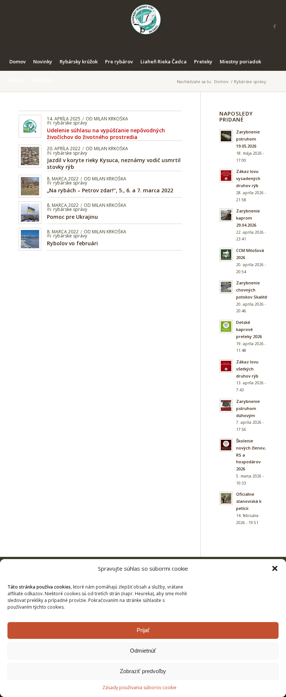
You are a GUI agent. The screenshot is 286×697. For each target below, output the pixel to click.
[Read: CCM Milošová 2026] (226, 254)
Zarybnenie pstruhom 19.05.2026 (248, 139)
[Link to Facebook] (274, 26)
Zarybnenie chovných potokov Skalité (251, 290)
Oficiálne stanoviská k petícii (248, 501)
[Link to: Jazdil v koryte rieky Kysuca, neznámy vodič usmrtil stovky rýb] (30, 156)
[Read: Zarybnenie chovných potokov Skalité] (226, 287)
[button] (275, 568)
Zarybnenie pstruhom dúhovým (248, 408)
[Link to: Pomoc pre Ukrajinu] (30, 213)
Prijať (143, 630)
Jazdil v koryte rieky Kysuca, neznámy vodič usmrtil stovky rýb (114, 163)
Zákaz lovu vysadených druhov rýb (248, 178)
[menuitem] (17, 61)
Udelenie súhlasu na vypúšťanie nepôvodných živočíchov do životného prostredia (106, 134)
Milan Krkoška (111, 119)
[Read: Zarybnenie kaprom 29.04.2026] (226, 215)
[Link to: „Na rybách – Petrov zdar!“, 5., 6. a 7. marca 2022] (30, 186)
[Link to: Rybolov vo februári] (30, 239)
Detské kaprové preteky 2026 (249, 329)
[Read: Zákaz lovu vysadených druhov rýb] (226, 175)
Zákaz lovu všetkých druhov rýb (247, 369)
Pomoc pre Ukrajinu (72, 216)
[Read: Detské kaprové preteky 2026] (226, 326)
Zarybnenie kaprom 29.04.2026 (248, 218)
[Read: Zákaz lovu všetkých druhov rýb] (226, 366)
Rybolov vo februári (72, 243)
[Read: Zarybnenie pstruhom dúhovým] (226, 405)
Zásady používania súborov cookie (139, 687)
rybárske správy (70, 123)
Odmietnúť (143, 650)
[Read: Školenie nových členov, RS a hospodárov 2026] (226, 445)
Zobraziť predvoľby (143, 671)
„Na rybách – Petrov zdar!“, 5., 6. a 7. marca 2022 (110, 190)
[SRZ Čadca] (143, 26)
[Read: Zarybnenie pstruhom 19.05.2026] (226, 136)
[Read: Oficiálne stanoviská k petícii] (226, 498)
